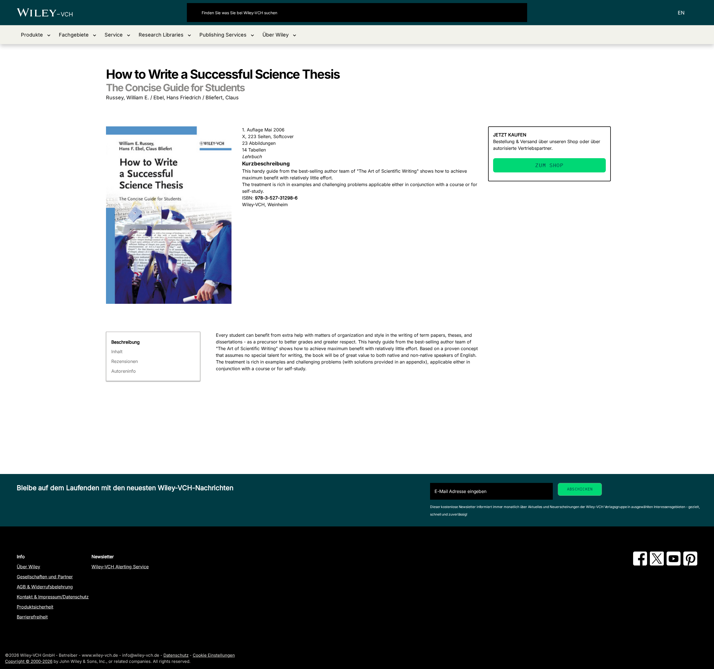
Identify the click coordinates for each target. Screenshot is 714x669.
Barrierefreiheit (32, 617)
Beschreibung (125, 342)
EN (681, 13)
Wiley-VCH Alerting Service (120, 566)
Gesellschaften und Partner (45, 576)
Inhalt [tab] (116, 351)
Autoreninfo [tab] (123, 371)
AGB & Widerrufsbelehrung (45, 586)
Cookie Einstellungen (214, 655)
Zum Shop (549, 165)
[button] (36, 34)
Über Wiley (28, 566)
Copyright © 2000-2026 (28, 661)
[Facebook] (640, 564)
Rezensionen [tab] (124, 361)
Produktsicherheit (35, 607)
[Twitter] (657, 564)
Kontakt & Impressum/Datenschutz (53, 597)
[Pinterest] (690, 564)
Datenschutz (176, 655)
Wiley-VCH (49, 12)
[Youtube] (674, 564)
